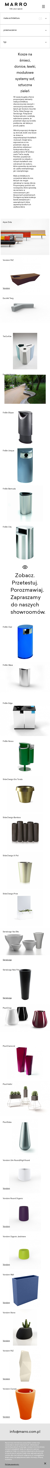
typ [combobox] (4, 42)
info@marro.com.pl (25, 1432)
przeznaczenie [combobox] (10, 30)
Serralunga (7, 960)
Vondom (6, 288)
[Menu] (43, 6)
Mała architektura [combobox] (11, 18)
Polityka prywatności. (12, 1464)
